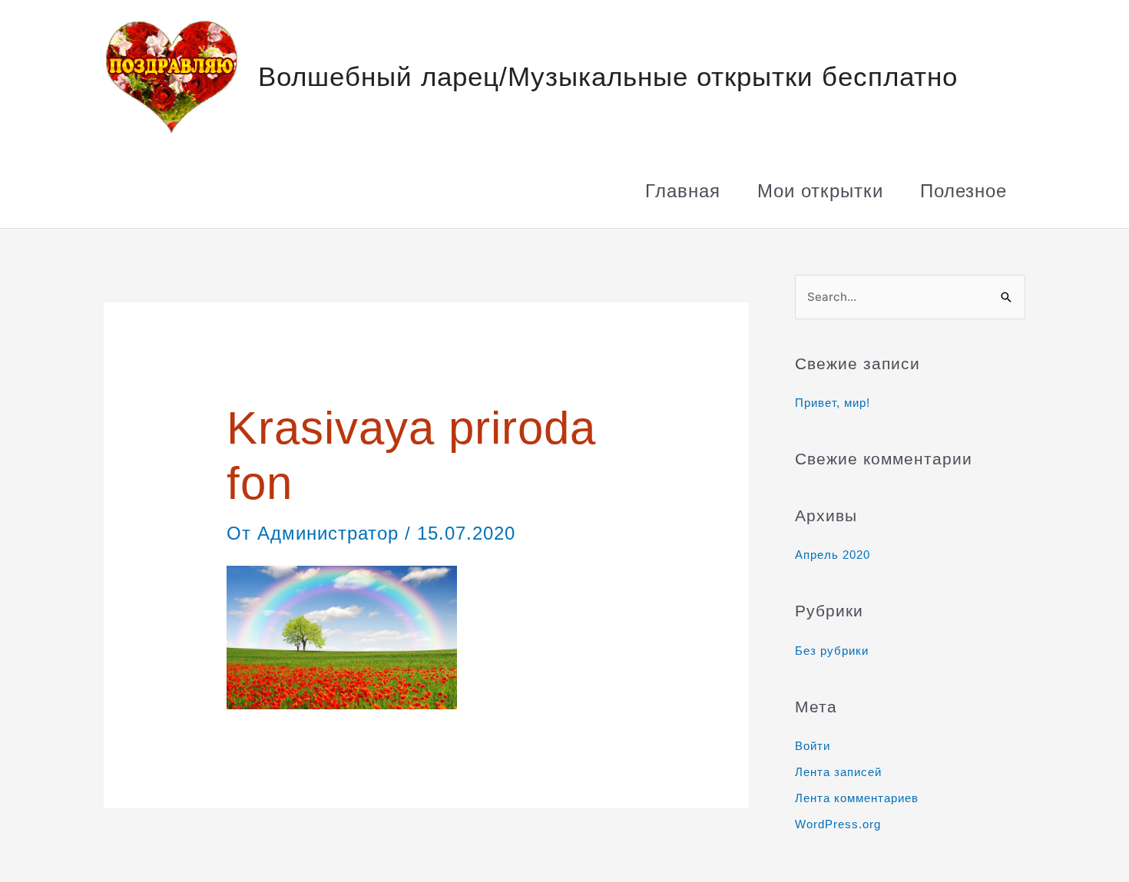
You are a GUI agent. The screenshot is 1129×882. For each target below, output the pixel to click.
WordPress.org (838, 824)
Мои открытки (820, 190)
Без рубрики (832, 650)
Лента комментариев (857, 797)
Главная (682, 190)
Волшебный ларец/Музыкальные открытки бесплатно (608, 76)
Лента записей (838, 771)
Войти (812, 745)
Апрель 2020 (832, 554)
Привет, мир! (832, 402)
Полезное (963, 190)
